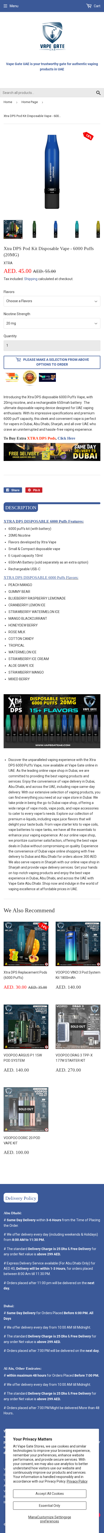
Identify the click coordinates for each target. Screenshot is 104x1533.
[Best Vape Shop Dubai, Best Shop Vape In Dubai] (52, 464)
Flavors (9, 292)
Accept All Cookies (50, 1494)
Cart (96, 6)
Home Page (30, 102)
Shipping (30, 279)
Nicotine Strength (17, 314)
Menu (14, 6)
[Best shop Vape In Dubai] (52, 751)
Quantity (10, 336)
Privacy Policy (77, 1481)
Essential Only (49, 1506)
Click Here (66, 438)
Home (8, 102)
